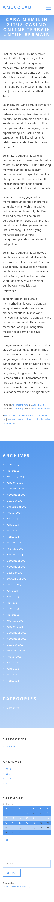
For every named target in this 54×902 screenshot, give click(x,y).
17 (27, 823)
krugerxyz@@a (20, 404)
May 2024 (13, 530)
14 (6, 823)
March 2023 (14, 614)
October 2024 (15, 500)
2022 (8, 783)
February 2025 (16, 476)
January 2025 (15, 482)
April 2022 (13, 680)
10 (27, 818)
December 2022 (17, 632)
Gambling (18, 408)
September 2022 (17, 650)
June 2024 (13, 524)
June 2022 (13, 668)
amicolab (17, 7)
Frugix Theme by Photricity (16, 886)
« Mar (5, 840)
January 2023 (15, 626)
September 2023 (17, 578)
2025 (8, 769)
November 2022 (17, 638)
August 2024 (14, 512)
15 (13, 823)
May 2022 (12, 674)
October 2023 (15, 572)
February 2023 (15, 620)
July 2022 (12, 662)
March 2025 (14, 470)
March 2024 (14, 542)
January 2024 (15, 554)
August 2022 (14, 656)
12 (41, 818)
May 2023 (12, 602)
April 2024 (13, 536)
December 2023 (17, 560)
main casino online (40, 408)
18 (34, 823)
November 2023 (17, 566)
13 (48, 818)
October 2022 (15, 644)
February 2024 (16, 548)
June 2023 (13, 596)
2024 (8, 774)
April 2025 (13, 464)
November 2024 (17, 494)
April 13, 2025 (39, 404)
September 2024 (17, 506)
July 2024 (12, 518)
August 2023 (14, 584)
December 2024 (17, 488)
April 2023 (13, 608)
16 (20, 823)
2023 (8, 778)
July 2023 (12, 590)
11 (34, 818)
